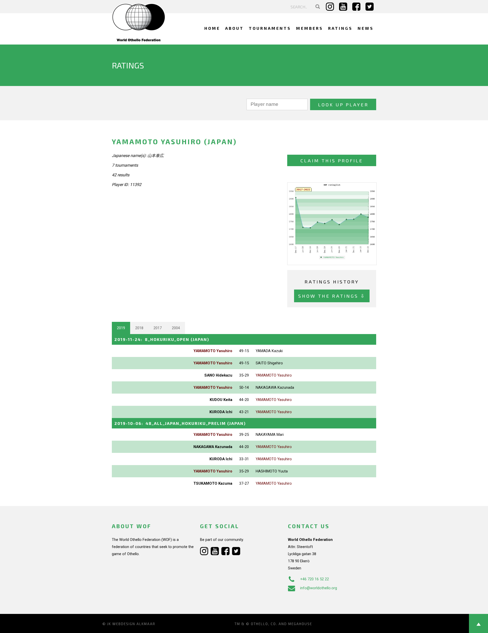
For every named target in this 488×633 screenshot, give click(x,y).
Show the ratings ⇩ (331, 296)
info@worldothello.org (318, 588)
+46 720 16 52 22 (314, 579)
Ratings (340, 28)
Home (212, 28)
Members (309, 28)
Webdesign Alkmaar (133, 624)
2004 (176, 328)
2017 (158, 328)
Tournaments (270, 28)
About (234, 28)
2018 (139, 328)
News (366, 28)
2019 (121, 328)
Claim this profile (331, 160)
